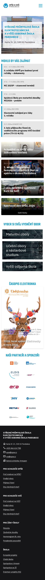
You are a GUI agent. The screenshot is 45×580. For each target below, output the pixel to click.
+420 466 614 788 (13, 448)
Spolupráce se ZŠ (10, 568)
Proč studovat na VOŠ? (11, 501)
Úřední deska (8, 559)
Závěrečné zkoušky (10, 532)
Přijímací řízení (8, 483)
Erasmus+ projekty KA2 (12, 572)
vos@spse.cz (11, 457)
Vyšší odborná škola (21, 266)
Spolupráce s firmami (11, 563)
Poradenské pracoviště (12, 541)
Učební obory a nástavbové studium (16, 250)
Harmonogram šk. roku (12, 536)
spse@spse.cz (11, 452)
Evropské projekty (10, 555)
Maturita (6, 528)
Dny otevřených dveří (11, 487)
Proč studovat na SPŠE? (12, 474)
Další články (22, 213)
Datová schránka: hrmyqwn (16, 461)
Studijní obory (8, 478)
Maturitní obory (17, 234)
